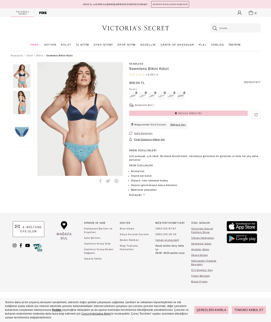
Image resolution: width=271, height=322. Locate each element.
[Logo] (135, 28)
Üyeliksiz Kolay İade (97, 243)
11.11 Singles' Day (202, 270)
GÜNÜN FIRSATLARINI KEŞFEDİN (170, 4)
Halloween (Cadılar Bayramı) (204, 262)
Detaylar (136, 195)
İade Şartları (92, 237)
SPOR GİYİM (127, 44)
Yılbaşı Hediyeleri (202, 237)
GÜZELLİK (148, 44)
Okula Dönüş (199, 255)
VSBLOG (217, 44)
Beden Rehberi (129, 240)
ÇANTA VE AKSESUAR (177, 44)
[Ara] (215, 28)
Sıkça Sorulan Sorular (134, 234)
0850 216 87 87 (165, 228)
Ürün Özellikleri (142, 150)
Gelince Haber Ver (189, 113)
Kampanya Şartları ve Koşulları (98, 230)
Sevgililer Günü (201, 243)
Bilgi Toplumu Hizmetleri (129, 247)
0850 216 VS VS (165, 234)
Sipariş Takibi (93, 258)
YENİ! (35, 44)
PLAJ (202, 44)
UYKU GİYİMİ (103, 44)
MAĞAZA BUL (64, 236)
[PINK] (43, 12)
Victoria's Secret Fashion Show (202, 230)
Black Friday (199, 281)
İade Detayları (143, 133)
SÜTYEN (50, 44)
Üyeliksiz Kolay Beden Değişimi (98, 251)
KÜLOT (66, 44)
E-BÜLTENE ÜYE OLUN (31, 229)
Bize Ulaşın (127, 228)
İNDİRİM (235, 44)
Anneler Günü (200, 249)
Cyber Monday (200, 275)
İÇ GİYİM (82, 44)
